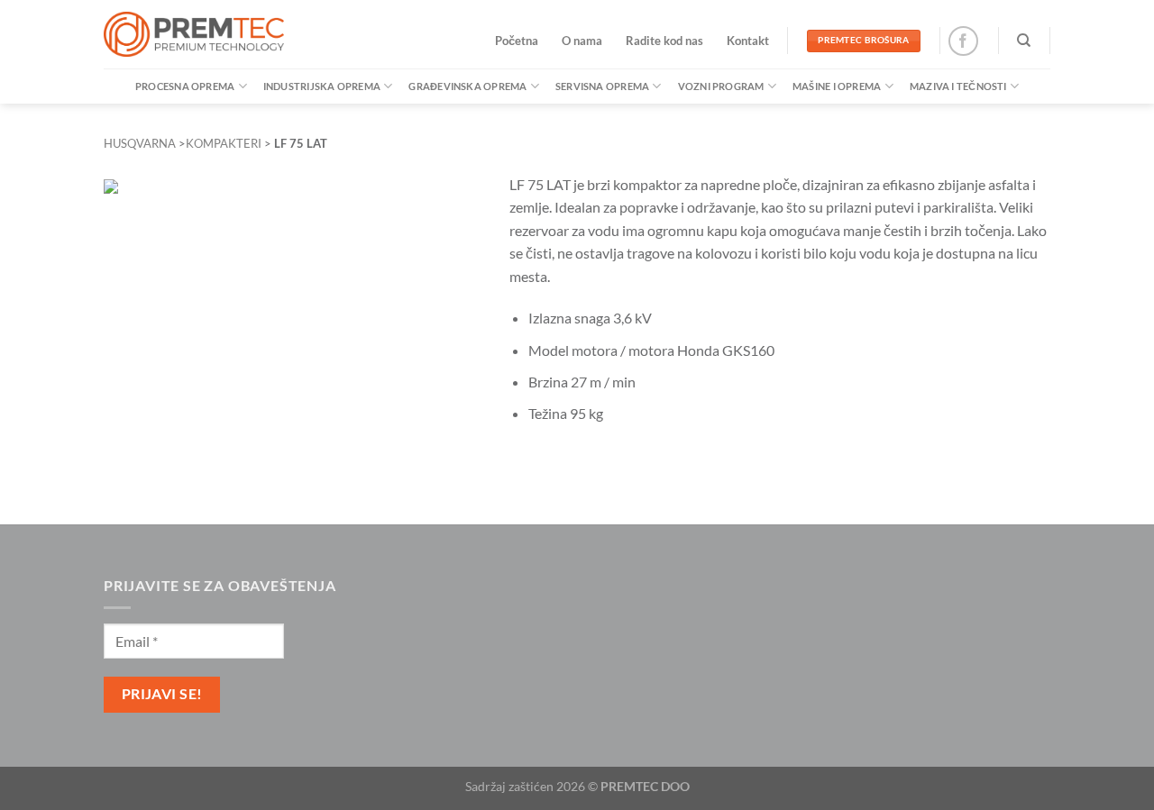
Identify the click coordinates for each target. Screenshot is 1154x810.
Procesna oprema (184, 86)
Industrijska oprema (321, 86)
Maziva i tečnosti (958, 86)
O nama (582, 40)
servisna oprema (602, 86)
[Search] (1023, 40)
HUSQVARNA (140, 143)
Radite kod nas (664, 40)
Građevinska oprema (467, 86)
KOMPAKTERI (223, 143)
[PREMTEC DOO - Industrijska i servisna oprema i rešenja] (194, 35)
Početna (516, 40)
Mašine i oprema (836, 86)
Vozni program (721, 86)
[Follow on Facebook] (963, 41)
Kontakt (748, 40)
